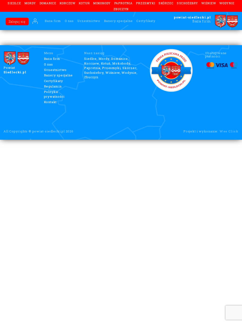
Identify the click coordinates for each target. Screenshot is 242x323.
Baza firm (53, 21)
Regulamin (53, 86)
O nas (69, 21)
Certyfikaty (146, 21)
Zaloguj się (17, 21)
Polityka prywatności (54, 94)
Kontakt (50, 102)
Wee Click (228, 131)
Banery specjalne (118, 21)
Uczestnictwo (88, 21)
